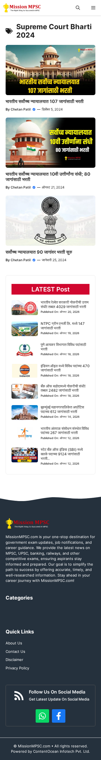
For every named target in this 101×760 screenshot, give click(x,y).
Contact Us (15, 651)
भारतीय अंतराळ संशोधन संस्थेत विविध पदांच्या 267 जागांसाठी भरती (65, 430)
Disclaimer (14, 659)
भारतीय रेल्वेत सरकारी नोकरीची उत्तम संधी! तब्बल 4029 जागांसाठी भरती (65, 304)
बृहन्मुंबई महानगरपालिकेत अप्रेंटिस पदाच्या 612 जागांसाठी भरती (62, 409)
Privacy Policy (17, 668)
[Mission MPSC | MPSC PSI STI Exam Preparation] (22, 7)
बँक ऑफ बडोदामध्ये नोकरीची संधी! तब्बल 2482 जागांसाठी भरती (63, 388)
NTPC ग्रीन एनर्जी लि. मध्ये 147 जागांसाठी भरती (63, 325)
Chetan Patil (21, 109)
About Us (14, 643)
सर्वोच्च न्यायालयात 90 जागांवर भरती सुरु (39, 252)
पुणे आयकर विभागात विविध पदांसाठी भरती (63, 346)
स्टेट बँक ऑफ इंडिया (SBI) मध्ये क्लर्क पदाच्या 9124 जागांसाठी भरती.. (62, 453)
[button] (78, 7)
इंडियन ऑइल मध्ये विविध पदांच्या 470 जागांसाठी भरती (65, 368)
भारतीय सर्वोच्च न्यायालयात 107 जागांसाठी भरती (45, 101)
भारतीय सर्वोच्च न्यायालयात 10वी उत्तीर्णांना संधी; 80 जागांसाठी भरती (48, 176)
